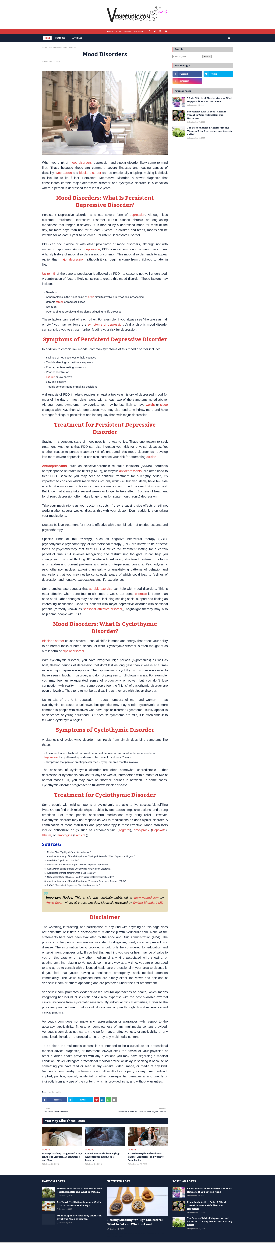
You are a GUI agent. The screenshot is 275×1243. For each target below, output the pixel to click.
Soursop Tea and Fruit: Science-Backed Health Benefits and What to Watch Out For (79, 1190)
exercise (141, 593)
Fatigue (50, 377)
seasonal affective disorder (102, 609)
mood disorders (81, 162)
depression (137, 214)
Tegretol (124, 830)
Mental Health (55, 48)
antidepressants (130, 471)
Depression (64, 172)
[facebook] (149, 31)
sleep (164, 404)
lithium (46, 835)
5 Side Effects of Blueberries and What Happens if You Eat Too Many (209, 100)
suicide (151, 457)
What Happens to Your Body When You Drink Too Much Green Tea (79, 1217)
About (118, 31)
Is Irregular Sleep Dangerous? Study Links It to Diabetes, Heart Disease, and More (62, 1157)
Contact (127, 31)
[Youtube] (218, 81)
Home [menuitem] (47, 38)
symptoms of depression (105, 324)
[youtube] (166, 31)
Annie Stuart (54, 902)
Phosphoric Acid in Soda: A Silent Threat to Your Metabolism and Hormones (206, 115)
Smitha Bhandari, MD (148, 902)
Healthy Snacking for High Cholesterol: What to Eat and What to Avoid (135, 1222)
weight (150, 404)
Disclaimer (138, 31)
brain (91, 297)
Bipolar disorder (53, 641)
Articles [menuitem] (77, 38)
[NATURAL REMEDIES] (137, 1201)
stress (59, 301)
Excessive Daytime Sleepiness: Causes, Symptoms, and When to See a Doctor (146, 1157)
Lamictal (80, 835)
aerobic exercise (100, 588)
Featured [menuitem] (60, 38)
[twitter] (155, 31)
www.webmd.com (146, 897)
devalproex (141, 830)
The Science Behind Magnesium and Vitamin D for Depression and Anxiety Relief (209, 131)
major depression (72, 259)
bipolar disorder (90, 172)
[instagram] (160, 31)
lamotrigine (64, 835)
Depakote (159, 830)
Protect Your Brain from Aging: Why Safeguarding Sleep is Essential (102, 1157)
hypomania (51, 757)
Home (110, 31)
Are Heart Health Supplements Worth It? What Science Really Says (79, 1204)
